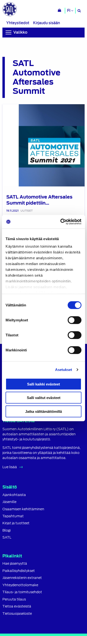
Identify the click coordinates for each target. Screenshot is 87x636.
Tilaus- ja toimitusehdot (22, 592)
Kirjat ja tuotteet (15, 523)
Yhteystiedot (17, 22)
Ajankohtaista (14, 495)
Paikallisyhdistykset (18, 571)
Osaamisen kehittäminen (23, 509)
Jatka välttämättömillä (43, 411)
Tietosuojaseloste (17, 613)
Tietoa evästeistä (16, 606)
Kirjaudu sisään (46, 22)
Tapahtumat (13, 516)
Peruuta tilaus (14, 599)
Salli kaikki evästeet (43, 384)
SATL (6, 537)
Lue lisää (9, 467)
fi (69, 10)
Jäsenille (9, 502)
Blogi (6, 530)
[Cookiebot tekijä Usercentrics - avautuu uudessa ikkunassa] (61, 222)
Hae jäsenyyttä (14, 563)
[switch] (74, 320)
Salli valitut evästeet (43, 398)
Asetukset (63, 370)
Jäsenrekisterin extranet (22, 578)
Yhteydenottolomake (20, 585)
